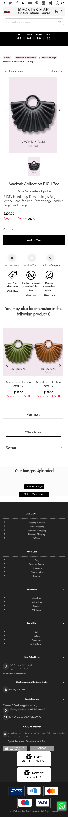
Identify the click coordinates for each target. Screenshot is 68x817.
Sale (36, 631)
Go (59, 21)
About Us (36, 598)
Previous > (14, 71)
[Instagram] (43, 3)
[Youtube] (30, 3)
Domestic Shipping (36, 534)
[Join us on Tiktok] (23, 3)
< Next (57, 71)
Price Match (36, 568)
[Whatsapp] (57, 4)
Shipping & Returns (36, 522)
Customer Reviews (36, 564)
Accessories (36, 639)
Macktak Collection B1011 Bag (18, 384)
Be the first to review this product (34, 191)
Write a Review (33, 432)
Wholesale (36, 609)
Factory (36, 576)
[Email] (5, 3)
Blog (37, 560)
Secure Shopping (36, 526)
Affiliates (36, 538)
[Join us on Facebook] (17, 3)
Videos (37, 635)
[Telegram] (50, 2)
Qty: (5, 229)
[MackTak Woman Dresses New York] (34, 11)
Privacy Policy (36, 572)
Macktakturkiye (36, 643)
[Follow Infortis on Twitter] (10, 3)
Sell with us (37, 602)
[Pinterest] (36, 3)
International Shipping (36, 530)
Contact (36, 606)
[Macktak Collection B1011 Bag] (18, 352)
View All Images (34, 486)
